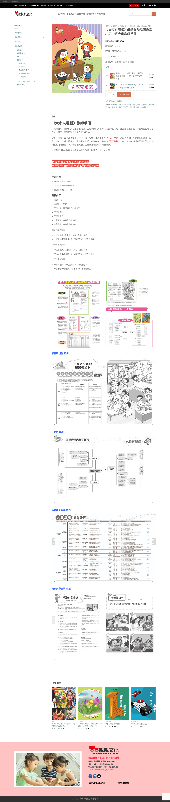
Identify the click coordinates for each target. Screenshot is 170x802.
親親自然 (18, 33)
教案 (131, 107)
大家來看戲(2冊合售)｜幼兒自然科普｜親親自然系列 (63, 725)
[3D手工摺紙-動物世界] (117, 703)
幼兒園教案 (144, 105)
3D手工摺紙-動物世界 (112, 724)
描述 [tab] (53, 117)
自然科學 (143, 107)
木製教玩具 (21, 85)
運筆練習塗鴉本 (24, 73)
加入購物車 (124, 95)
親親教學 (18, 46)
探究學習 (119, 107)
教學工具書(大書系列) (24, 81)
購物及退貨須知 (96, 783)
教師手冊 (126, 107)
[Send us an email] (99, 776)
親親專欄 (101, 14)
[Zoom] (54, 90)
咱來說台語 (23, 77)
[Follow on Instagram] (95, 776)
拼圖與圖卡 (21, 53)
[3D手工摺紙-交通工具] (143, 703)
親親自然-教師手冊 (25, 70)
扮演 (113, 107)
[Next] (155, 710)
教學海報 (22, 63)
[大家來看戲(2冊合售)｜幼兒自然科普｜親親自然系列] (64, 703)
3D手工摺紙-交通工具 (139, 724)
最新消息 (90, 14)
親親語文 (18, 42)
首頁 (107, 26)
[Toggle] (44, 32)
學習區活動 (122, 105)
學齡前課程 (136, 105)
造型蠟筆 (20, 50)
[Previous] (51, 710)
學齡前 (129, 105)
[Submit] (154, 14)
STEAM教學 (113, 105)
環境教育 (136, 107)
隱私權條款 (123, 783)
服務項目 (81, 14)
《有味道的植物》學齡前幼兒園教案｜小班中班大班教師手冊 (90, 725)
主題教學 (20, 60)
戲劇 (109, 107)
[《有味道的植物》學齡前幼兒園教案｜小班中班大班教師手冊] (90, 703)
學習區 (19, 56)
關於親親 (61, 14)
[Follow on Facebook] (90, 776)
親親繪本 (18, 37)
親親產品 (70, 14)
